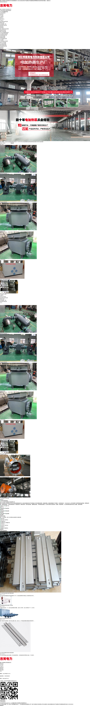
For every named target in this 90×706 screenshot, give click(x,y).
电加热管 (1, 26)
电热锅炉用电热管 (3, 25)
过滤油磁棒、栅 (3, 24)
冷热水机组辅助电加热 (4, 32)
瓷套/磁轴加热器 (3, 44)
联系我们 (1, 48)
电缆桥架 (1, 47)
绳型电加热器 (33, 141)
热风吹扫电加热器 (39, 141)
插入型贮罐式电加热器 (4, 28)
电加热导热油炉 (3, 30)
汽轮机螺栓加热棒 (3, 38)
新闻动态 (1, 667)
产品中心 (1, 20)
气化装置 (1, 39)
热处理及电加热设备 (4, 21)
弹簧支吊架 (2, 22)
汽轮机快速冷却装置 (4, 41)
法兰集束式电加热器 (4, 33)
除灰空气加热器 (3, 42)
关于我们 (1, 15)
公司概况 (1, 16)
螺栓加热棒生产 (14, 141)
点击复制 (13, 703)
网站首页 (1, 14)
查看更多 (1, 499)
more (1, 302)
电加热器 (1, 27)
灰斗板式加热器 (19, 0)
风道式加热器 (2, 36)
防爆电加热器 (2, 37)
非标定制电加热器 (3, 46)
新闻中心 (1, 17)
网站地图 (1, 669)
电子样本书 (2, 19)
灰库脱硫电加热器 (3, 35)
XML (1, 671)
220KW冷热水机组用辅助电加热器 (24, 141)
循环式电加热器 (3, 31)
